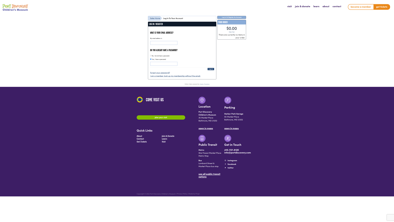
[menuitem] (289, 6)
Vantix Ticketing (204, 84)
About (139, 135)
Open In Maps (206, 128)
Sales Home (155, 18)
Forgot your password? (160, 72)
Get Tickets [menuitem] (381, 6)
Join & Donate (168, 135)
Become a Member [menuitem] (361, 6)
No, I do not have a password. (160, 56)
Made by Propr (194, 194)
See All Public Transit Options (209, 175)
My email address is (156, 38)
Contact (140, 138)
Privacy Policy (182, 194)
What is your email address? (161, 32)
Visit (164, 141)
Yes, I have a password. (158, 59)
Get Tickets (142, 141)
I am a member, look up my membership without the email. (175, 76)
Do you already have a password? (164, 50)
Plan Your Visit (161, 117)
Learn (164, 138)
